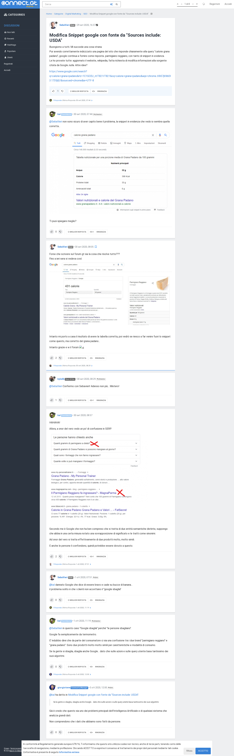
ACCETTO (203, 751)
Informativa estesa (69, 752)
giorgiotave (63, 687)
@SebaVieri (98, 114)
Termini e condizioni (17, 748)
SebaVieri (64, 25)
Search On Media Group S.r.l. (20, 751)
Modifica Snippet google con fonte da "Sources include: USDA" (103, 694)
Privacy (6, 748)
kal (59, 114)
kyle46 (60, 379)
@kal (96, 577)
